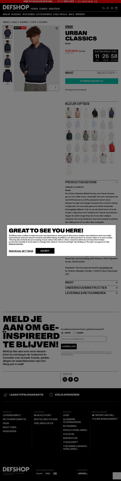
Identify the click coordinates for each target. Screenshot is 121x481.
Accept (45, 251)
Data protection (16, 244)
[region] (61, 240)
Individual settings (21, 251)
